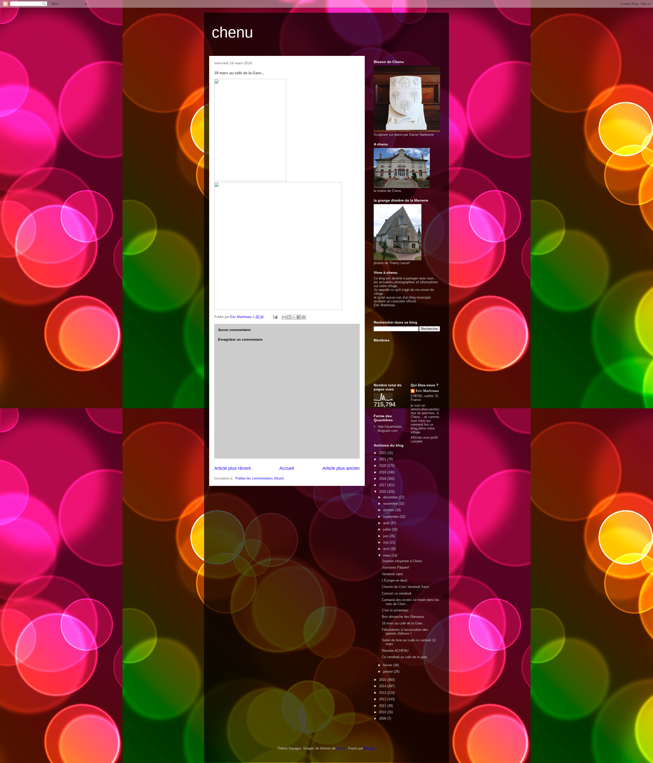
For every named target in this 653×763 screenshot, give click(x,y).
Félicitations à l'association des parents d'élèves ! (405, 632)
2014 (383, 686)
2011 (383, 706)
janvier (388, 671)
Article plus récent (232, 468)
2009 (383, 718)
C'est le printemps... (396, 610)
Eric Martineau (427, 391)
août (387, 523)
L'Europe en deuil (394, 580)
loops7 (341, 748)
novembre (391, 504)
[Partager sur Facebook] (298, 317)
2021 (383, 459)
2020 (383, 465)
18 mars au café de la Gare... (403, 623)
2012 (383, 699)
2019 (383, 472)
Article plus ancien (341, 468)
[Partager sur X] (293, 317)
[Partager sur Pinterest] (303, 317)
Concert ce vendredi (396, 593)
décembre (391, 497)
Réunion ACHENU (395, 651)
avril (386, 549)
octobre (389, 510)
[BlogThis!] (289, 317)
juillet (387, 529)
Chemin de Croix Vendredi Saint (405, 587)
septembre (391, 517)
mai (386, 542)
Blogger (369, 748)
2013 (383, 693)
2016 (383, 492)
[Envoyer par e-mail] (284, 317)
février (388, 665)
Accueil (286, 468)
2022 (383, 453)
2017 (383, 485)
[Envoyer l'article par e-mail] (275, 317)
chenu (232, 32)
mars (387, 555)
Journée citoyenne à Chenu (402, 561)
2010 (383, 712)
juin (386, 536)
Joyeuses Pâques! (395, 567)
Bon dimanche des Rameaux (403, 617)
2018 (383, 479)
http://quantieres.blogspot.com (390, 429)
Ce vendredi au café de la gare (404, 657)
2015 (383, 680)
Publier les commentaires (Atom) (259, 478)
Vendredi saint (392, 574)
